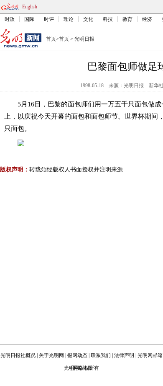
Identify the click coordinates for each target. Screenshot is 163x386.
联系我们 (101, 355)
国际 (29, 19)
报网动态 (77, 355)
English (29, 7)
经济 (147, 19)
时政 (10, 19)
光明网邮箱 (150, 355)
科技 (108, 19)
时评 (49, 19)
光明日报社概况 (18, 355)
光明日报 (84, 39)
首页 (51, 39)
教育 (127, 19)
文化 (88, 19)
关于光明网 (51, 355)
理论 (69, 19)
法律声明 (124, 355)
